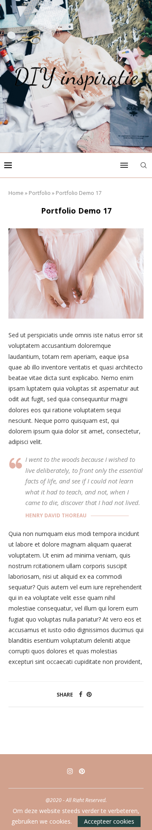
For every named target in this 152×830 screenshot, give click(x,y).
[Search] (143, 165)
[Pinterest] (82, 771)
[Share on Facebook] (80, 694)
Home (16, 193)
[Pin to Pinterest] (89, 694)
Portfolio (40, 193)
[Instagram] (70, 771)
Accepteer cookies (109, 821)
